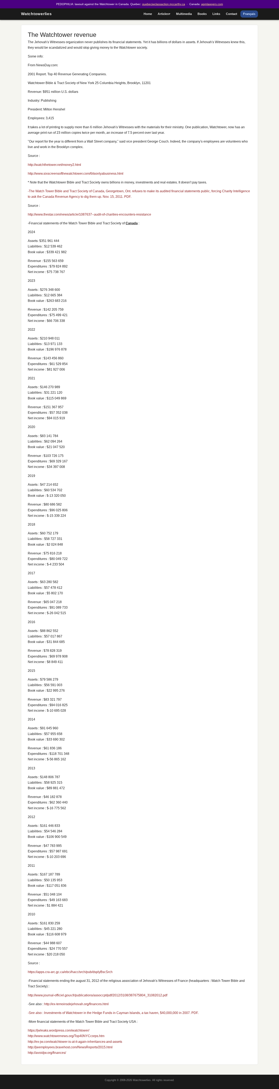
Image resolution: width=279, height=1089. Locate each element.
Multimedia (184, 14)
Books (202, 14)
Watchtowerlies (36, 14)
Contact (231, 14)
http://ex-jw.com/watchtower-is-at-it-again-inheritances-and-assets (75, 1041)
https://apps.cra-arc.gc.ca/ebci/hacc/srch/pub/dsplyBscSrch (70, 972)
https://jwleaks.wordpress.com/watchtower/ (58, 1030)
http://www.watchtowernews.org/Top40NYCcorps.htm (66, 1036)
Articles (163, 14)
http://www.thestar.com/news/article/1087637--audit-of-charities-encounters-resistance (89, 214)
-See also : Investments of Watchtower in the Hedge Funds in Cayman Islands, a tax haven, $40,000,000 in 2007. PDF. (113, 1013)
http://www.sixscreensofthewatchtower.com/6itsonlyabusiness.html (75, 173)
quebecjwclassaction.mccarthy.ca (163, 4)
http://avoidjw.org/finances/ (47, 1052)
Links (216, 14)
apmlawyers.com (212, 4)
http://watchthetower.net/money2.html (54, 164)
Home (148, 14)
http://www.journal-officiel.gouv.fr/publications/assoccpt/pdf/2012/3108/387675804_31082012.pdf (97, 995)
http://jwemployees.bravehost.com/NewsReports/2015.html (70, 1047)
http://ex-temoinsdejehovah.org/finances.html (76, 1004)
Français (249, 14)
